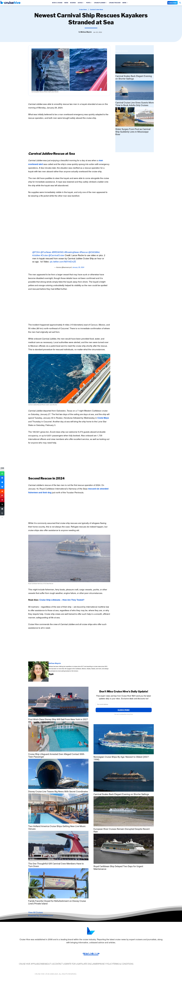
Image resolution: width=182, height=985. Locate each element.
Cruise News (83, 9)
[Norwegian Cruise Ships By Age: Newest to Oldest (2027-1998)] (124, 739)
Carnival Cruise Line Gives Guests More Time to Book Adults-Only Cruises (134, 104)
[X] (96, 953)
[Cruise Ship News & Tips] (11, 2)
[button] (180, 2)
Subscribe (124, 710)
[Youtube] (98, 953)
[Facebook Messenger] (2, 482)
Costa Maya (103, 417)
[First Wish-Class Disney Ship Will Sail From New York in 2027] (58, 702)
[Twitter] (2, 504)
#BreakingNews (71, 252)
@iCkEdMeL (94, 252)
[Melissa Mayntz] (38, 671)
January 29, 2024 (78, 267)
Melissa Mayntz (86, 32)
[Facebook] (49, 674)
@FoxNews (45, 252)
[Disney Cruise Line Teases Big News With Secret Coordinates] (58, 774)
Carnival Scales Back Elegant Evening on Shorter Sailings (133, 77)
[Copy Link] (2, 513)
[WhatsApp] (97, 953)
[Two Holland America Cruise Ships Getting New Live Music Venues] (58, 809)
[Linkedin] (51, 674)
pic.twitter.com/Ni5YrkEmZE (63, 261)
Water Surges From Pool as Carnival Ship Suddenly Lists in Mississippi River (132, 132)
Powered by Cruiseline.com (40, 915)
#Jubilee (36, 255)
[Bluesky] (2, 487)
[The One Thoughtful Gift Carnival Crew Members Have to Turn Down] (58, 846)
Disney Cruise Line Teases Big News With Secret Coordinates (58, 791)
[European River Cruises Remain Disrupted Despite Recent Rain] (124, 811)
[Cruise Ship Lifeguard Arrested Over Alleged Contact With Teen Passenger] (58, 736)
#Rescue (84, 252)
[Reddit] (90, 953)
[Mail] (53, 674)
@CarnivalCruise (56, 255)
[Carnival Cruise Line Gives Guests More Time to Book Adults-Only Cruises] (134, 90)
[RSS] (91, 953)
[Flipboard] (84, 953)
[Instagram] (85, 953)
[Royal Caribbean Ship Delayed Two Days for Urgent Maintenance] (124, 849)
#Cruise (44, 255)
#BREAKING (58, 252)
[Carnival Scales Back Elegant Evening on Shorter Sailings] (134, 64)
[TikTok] (94, 953)
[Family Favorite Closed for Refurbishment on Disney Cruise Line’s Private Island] (58, 883)
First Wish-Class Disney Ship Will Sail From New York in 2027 (58, 719)
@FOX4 (36, 252)
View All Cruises (35, 912)
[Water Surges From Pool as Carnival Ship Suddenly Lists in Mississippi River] (134, 117)
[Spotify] (92, 953)
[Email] (2, 509)
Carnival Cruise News (96, 9)
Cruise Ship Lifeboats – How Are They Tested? (61, 599)
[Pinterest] (88, 953)
